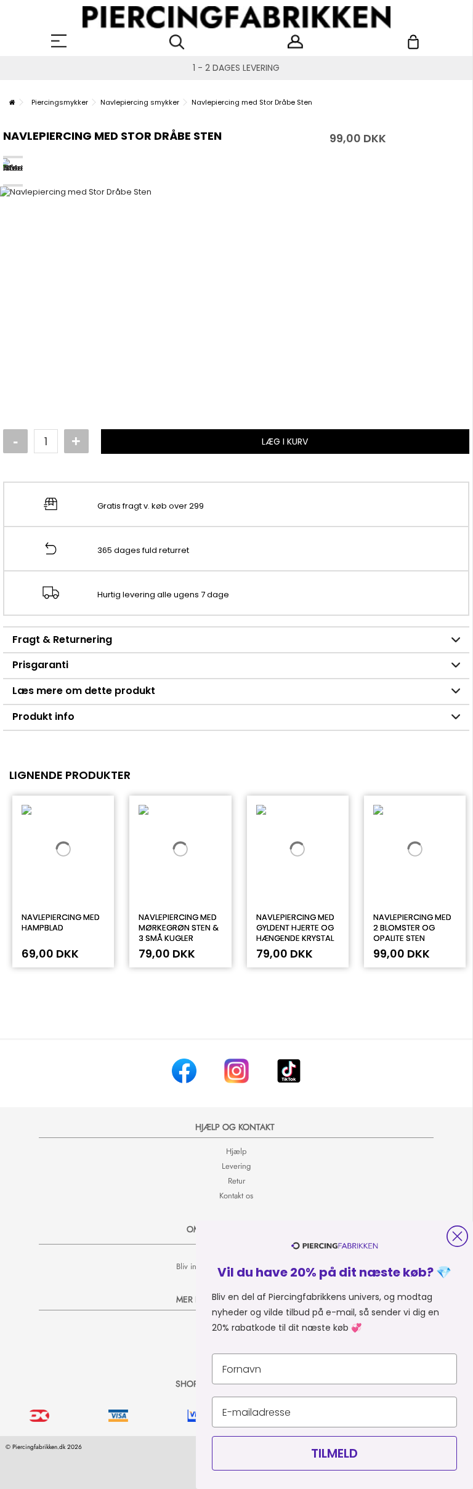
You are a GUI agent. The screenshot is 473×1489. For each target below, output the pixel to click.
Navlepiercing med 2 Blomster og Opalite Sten (412, 927)
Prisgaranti (40, 665)
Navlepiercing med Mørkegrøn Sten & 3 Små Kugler (179, 927)
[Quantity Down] (15, 441)
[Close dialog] (457, 1236)
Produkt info (43, 716)
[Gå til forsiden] (12, 102)
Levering (236, 1166)
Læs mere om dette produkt (83, 691)
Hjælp (236, 1151)
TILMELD (334, 1453)
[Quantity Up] (76, 441)
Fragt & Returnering (62, 639)
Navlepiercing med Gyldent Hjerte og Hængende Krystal (295, 927)
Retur (236, 1181)
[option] (236, 284)
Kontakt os (236, 1195)
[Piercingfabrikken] (236, 17)
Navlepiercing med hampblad (61, 922)
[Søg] (177, 42)
